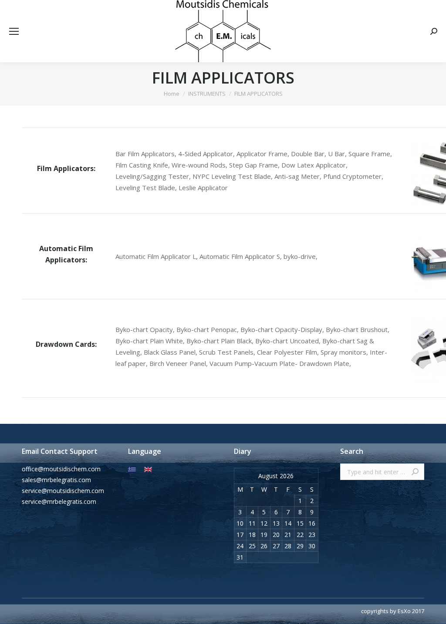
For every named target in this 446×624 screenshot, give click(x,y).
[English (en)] (148, 469)
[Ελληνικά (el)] (132, 469)
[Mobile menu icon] (14, 31)
